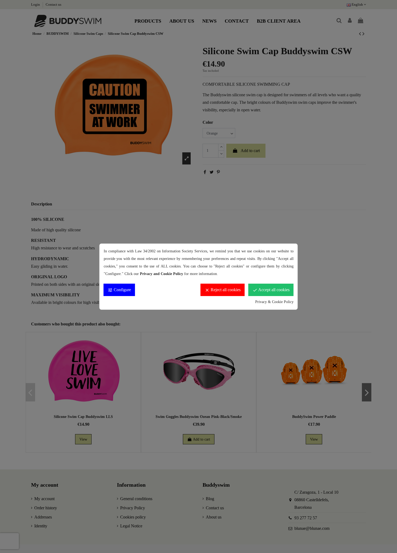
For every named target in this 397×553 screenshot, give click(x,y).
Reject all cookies (223, 290)
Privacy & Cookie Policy (274, 302)
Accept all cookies (271, 290)
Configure (119, 290)
